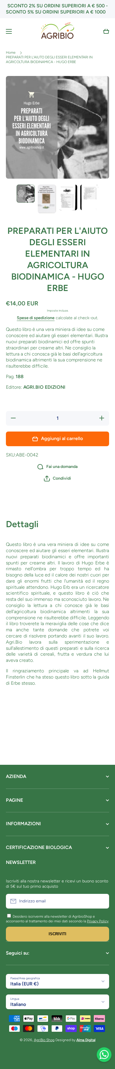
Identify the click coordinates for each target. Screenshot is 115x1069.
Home (11, 52)
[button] (106, 31)
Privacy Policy (98, 921)
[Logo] (57, 31)
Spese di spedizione (36, 317)
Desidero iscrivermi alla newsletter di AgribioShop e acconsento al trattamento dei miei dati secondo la (50, 918)
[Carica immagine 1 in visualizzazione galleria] (26, 194)
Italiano (18, 1004)
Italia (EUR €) (24, 984)
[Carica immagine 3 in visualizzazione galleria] (68, 197)
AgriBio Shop (44, 1040)
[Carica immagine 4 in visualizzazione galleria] (89, 197)
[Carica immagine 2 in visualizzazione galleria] (47, 199)
